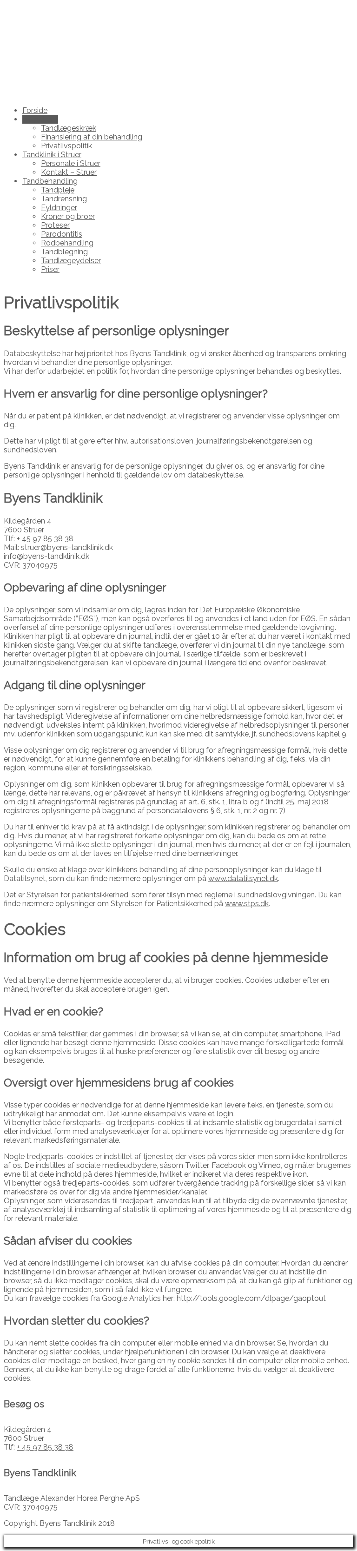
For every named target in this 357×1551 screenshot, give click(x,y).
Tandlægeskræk (68, 128)
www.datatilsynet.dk (243, 878)
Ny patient (40, 119)
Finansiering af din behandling (91, 137)
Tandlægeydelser (71, 260)
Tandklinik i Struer (51, 154)
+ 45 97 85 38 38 (45, 1447)
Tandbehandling (50, 181)
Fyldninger (59, 207)
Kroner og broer (68, 216)
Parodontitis (61, 234)
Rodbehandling (67, 243)
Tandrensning (64, 198)
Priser (50, 269)
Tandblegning (64, 251)
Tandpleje (57, 190)
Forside (34, 110)
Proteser (55, 225)
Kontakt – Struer (69, 172)
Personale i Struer (70, 163)
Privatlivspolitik (66, 145)
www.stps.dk (247, 903)
